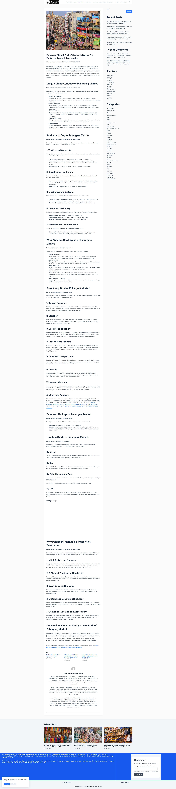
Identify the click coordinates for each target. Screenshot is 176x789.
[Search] (129, 2)
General (109, 133)
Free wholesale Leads (100, 2)
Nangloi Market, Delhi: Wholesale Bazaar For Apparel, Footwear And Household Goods (89, 656)
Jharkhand (109, 148)
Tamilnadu (109, 170)
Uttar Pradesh (110, 173)
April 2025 (109, 88)
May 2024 (109, 98)
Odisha (108, 159)
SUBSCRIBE (138, 774)
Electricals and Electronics (113, 128)
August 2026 (110, 75)
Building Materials (111, 122)
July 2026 (109, 77)
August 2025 (110, 84)
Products (88, 2)
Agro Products (110, 108)
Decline (13, 784)
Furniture (109, 132)
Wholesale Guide (71, 2)
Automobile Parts (111, 115)
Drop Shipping (110, 126)
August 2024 (110, 93)
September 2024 (111, 91)
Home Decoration (111, 144)
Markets (79, 2)
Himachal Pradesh (111, 142)
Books (108, 121)
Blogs (117, 2)
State (78, 61)
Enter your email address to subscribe (144, 766)
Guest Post (124, 2)
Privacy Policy (66, 782)
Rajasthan (109, 166)
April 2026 (109, 80)
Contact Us (125, 782)
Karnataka (109, 150)
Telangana (109, 171)
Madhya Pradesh (111, 153)
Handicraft (109, 139)
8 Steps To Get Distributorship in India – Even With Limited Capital (118, 63)
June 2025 (109, 86)
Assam (108, 113)
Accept (6, 784)
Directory (110, 2)
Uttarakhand (110, 175)
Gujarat (108, 137)
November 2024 (111, 89)
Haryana (109, 141)
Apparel (72, 61)
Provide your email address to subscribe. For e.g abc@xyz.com (146, 771)
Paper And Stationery (112, 160)
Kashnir (108, 151)
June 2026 (109, 79)
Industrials (109, 146)
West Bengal (110, 177)
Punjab (108, 164)
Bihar (108, 117)
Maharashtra (110, 155)
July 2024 (109, 95)
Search (108, 9)
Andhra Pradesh (111, 110)
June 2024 (109, 97)
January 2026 (110, 82)
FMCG (108, 130)
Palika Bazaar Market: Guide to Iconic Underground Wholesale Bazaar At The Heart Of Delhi (71, 656)
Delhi (75, 61)
